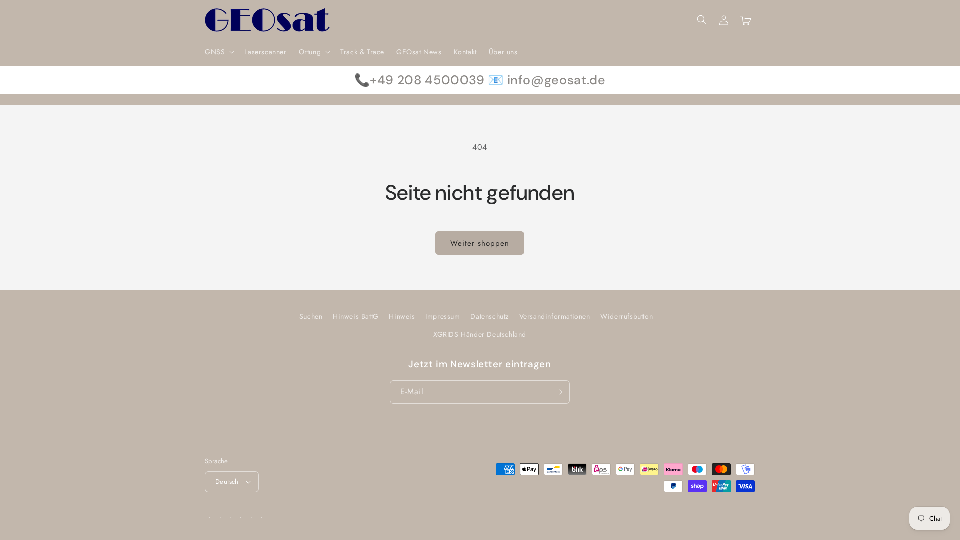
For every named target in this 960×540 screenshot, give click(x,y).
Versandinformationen (555, 317)
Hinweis (402, 317)
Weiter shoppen (480, 243)
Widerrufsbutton (626, 317)
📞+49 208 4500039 (419, 80)
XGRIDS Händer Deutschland (480, 335)
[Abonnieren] (559, 392)
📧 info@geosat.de (547, 80)
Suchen (311, 317)
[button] (218, 52)
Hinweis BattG (356, 317)
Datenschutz (489, 317)
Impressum (443, 317)
